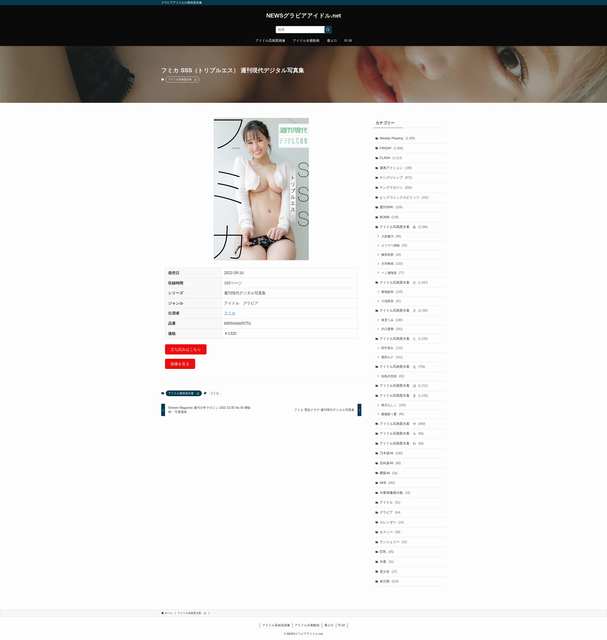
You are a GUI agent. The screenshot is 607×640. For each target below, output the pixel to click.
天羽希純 (392, 263)
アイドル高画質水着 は (182, 79)
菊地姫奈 (392, 292)
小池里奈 (391, 301)
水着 (387, 561)
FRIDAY (391, 148)
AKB (387, 483)
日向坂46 (390, 463)
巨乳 (387, 552)
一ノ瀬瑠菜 (392, 273)
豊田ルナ (392, 357)
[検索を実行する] (327, 29)
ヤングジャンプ (396, 177)
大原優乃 (391, 236)
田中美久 (392, 348)
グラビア (390, 512)
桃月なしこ (393, 405)
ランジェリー (393, 542)
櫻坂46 (388, 473)
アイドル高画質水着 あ (404, 227)
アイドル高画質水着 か (404, 282)
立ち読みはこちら (185, 349)
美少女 (388, 571)
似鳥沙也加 (392, 376)
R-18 (341, 625)
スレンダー (392, 522)
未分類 (389, 581)
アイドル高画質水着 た (404, 338)
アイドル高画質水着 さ (404, 310)
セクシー (390, 532)
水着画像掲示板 (395, 493)
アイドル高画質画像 (276, 625)
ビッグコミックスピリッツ (404, 197)
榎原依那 (391, 254)
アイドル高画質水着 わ (401, 443)
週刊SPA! (391, 207)
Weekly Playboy (397, 138)
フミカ (229, 313)
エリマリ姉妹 (394, 245)
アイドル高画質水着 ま (404, 395)
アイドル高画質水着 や (402, 424)
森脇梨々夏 (392, 414)
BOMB (389, 217)
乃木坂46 (391, 453)
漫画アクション (396, 168)
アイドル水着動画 (307, 625)
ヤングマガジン (396, 187)
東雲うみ (392, 320)
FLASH (391, 158)
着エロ (329, 625)
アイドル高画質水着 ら (401, 433)
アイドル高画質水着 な (402, 366)
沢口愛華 (392, 329)
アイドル (390, 502)
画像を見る (179, 364)
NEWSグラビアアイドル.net (303, 15)
